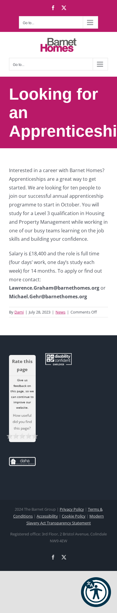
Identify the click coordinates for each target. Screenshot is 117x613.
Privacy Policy (72, 509)
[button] (96, 592)
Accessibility (47, 516)
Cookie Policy (74, 516)
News (60, 312)
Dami (19, 312)
